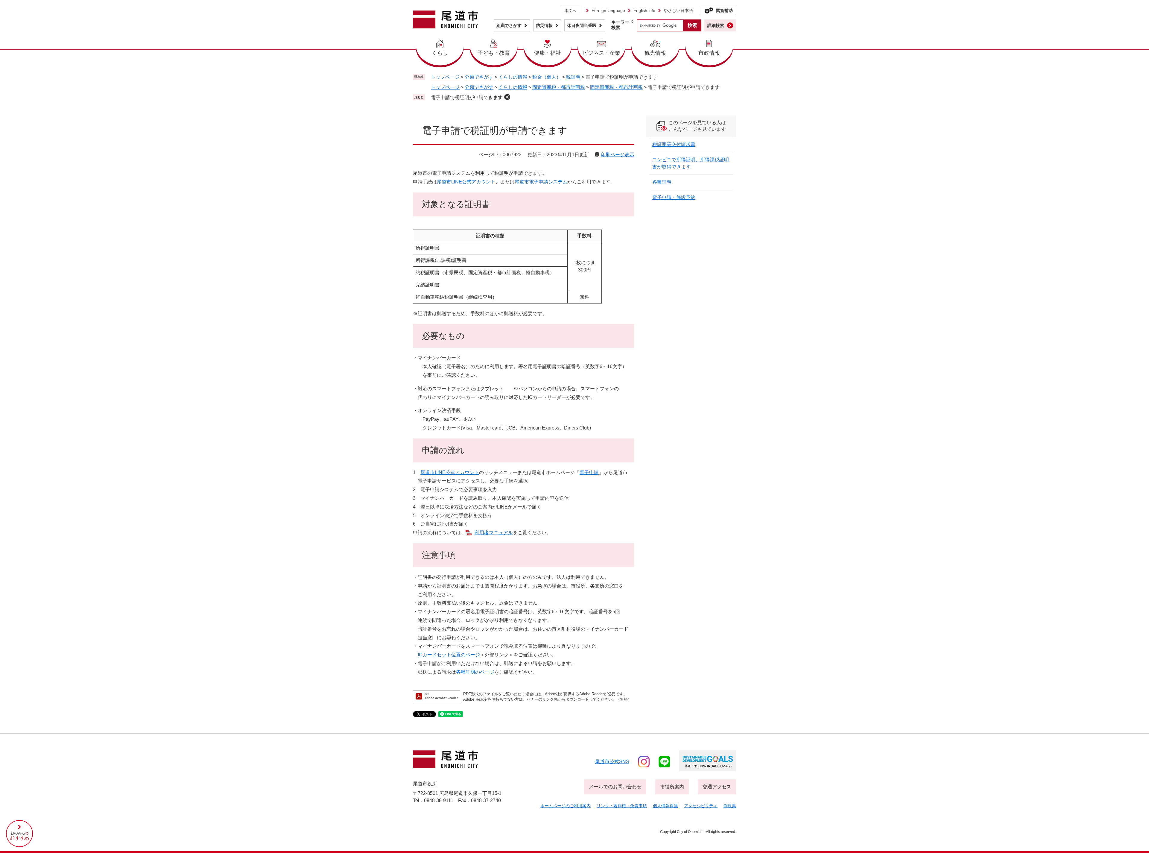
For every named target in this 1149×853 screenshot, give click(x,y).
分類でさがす (479, 77)
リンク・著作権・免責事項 (622, 805)
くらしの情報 (512, 77)
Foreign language (608, 10)
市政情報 (709, 53)
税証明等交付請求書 (673, 144)
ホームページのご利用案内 (565, 805)
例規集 (730, 805)
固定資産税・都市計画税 (558, 87)
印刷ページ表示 (617, 154)
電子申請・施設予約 (673, 197)
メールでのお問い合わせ (615, 786)
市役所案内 (672, 786)
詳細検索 (715, 25)
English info (644, 10)
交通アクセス (717, 786)
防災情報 (544, 25)
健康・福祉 (547, 53)
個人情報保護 (665, 805)
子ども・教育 (494, 53)
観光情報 (655, 53)
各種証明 (661, 182)
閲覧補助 (724, 10)
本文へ (570, 10)
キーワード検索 (622, 24)
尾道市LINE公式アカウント (466, 181)
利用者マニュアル (494, 532)
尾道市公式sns (612, 761)
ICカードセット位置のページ (449, 654)
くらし (440, 53)
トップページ (445, 77)
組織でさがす (509, 25)
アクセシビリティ (701, 805)
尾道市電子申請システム (541, 181)
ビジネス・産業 (601, 53)
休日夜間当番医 (581, 25)
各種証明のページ (475, 672)
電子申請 (589, 472)
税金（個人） (546, 77)
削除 (507, 97)
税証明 (573, 77)
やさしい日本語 (678, 10)
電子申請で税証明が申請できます (467, 97)
